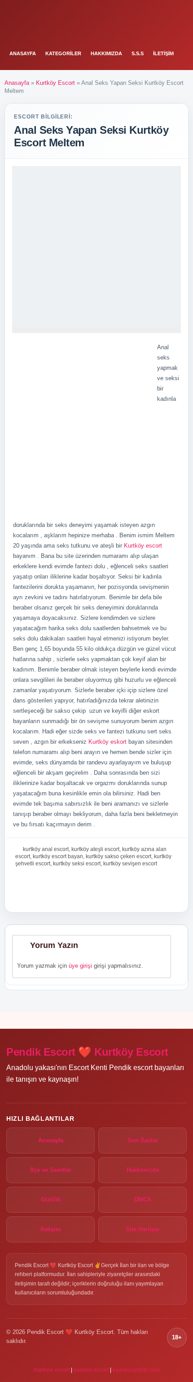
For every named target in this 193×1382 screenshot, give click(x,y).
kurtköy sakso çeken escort (118, 856)
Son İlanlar (142, 1140)
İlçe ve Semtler (50, 1170)
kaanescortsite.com (136, 1370)
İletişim (163, 53)
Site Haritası (142, 1229)
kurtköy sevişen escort (130, 863)
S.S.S (138, 53)
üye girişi (80, 965)
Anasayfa (22, 53)
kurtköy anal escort (46, 849)
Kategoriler (63, 53)
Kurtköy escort (143, 545)
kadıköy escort (91, 1370)
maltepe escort (52, 1370)
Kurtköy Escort (55, 82)
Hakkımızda (106, 53)
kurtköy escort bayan (58, 856)
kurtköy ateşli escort (95, 849)
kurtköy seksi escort (77, 863)
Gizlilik (51, 1199)
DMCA (142, 1199)
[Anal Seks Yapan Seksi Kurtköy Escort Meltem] (96, 247)
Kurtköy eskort (107, 741)
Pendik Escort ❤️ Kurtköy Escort (87, 1052)
